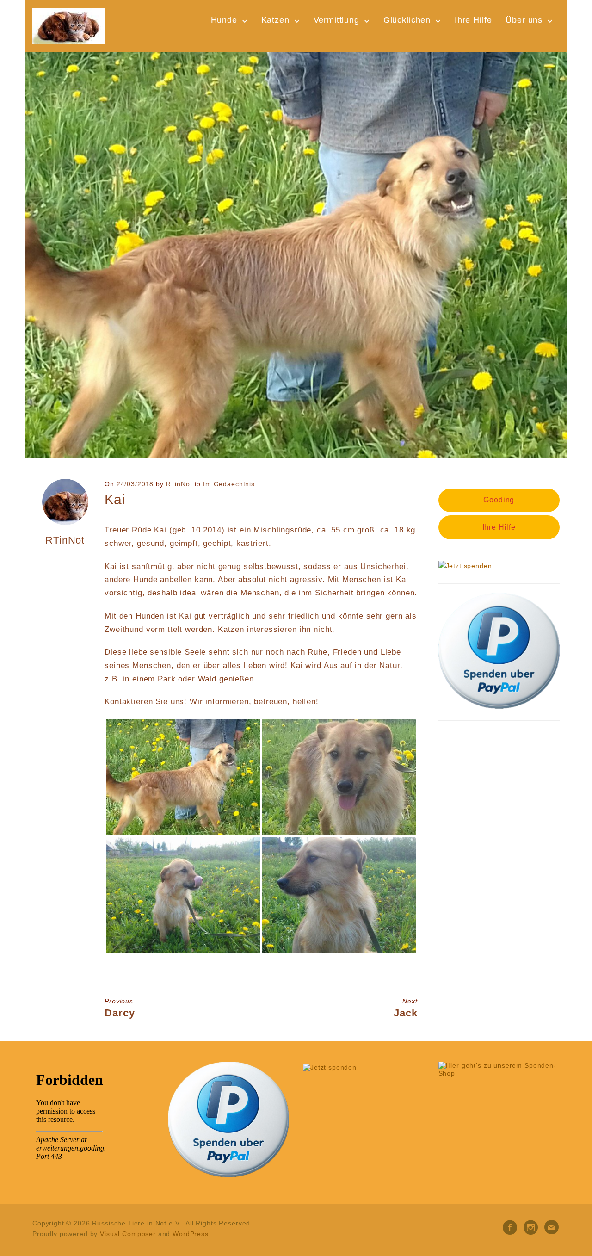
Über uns (524, 20)
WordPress (191, 1233)
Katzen (275, 20)
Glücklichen (407, 20)
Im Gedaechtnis (229, 484)
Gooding (498, 500)
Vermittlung (336, 20)
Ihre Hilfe (473, 20)
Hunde (224, 20)
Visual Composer (128, 1233)
